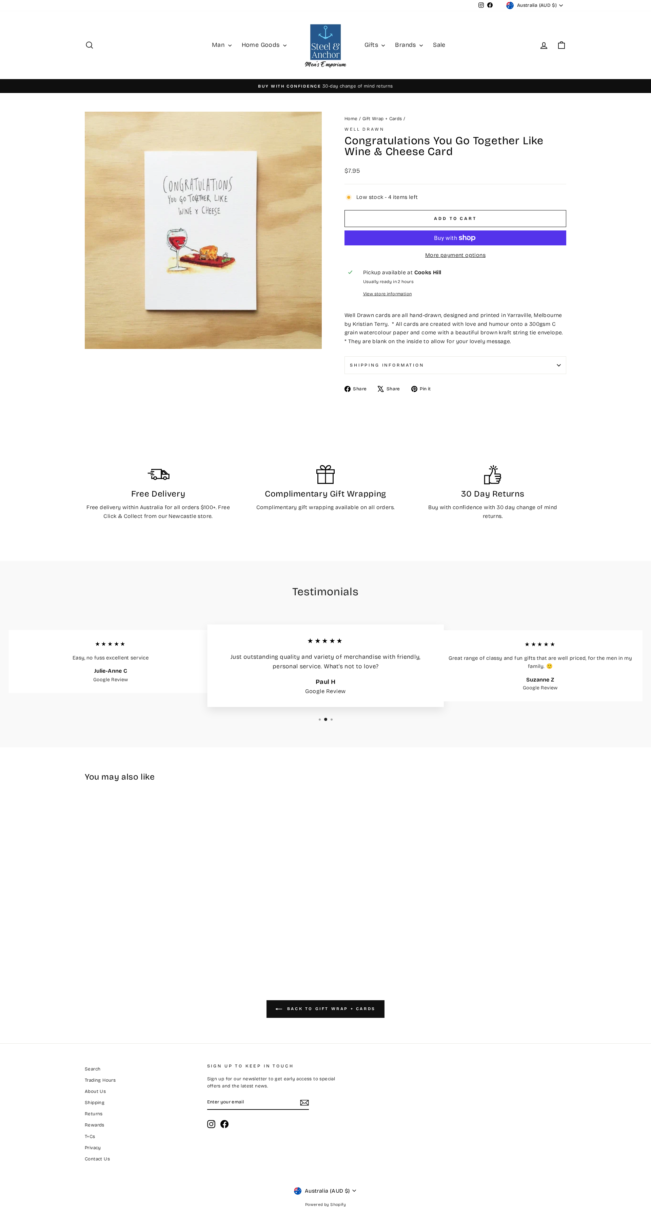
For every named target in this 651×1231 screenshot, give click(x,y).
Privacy (93, 1148)
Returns (94, 1114)
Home (351, 119)
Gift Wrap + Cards (382, 119)
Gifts (372, 45)
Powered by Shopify (325, 1204)
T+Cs (90, 1136)
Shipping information (387, 365)
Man (219, 45)
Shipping (94, 1102)
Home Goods (261, 45)
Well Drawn (364, 129)
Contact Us (97, 1159)
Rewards (94, 1125)
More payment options (455, 255)
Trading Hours (100, 1080)
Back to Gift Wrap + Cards (330, 1008)
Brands (406, 45)
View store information (387, 293)
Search (92, 1069)
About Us (95, 1091)
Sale (439, 45)
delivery (110, 507)
